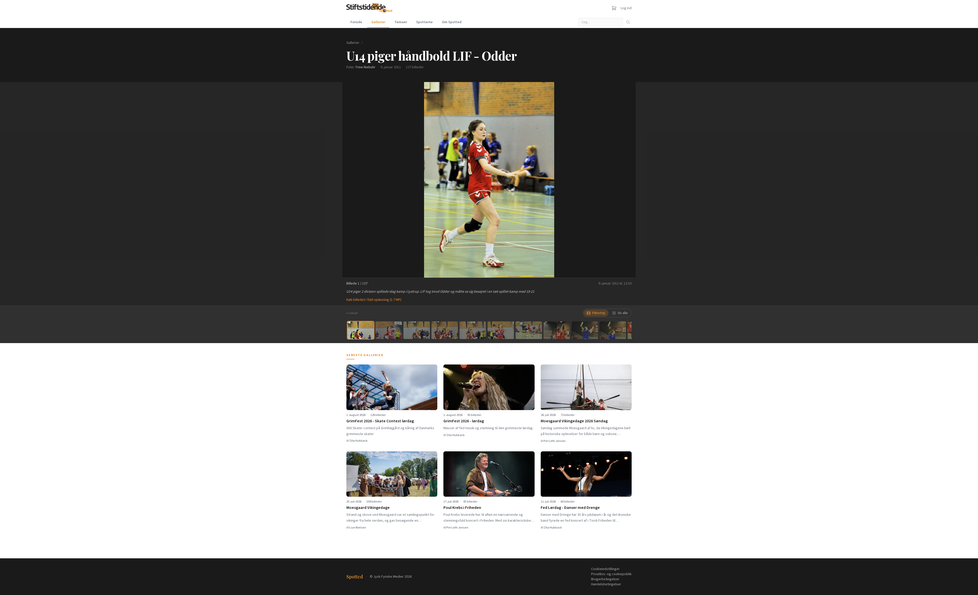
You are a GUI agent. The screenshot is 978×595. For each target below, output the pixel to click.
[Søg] (628, 22)
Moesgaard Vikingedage (368, 507)
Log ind (626, 8)
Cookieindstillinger (605, 569)
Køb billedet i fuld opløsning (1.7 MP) (373, 299)
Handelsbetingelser (606, 584)
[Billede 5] (472, 330)
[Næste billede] (625, 180)
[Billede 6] (500, 330)
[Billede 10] (613, 330)
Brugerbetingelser (605, 579)
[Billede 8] (557, 330)
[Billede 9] (585, 330)
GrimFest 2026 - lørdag (463, 421)
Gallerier (378, 22)
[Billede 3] (416, 330)
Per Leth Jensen (555, 441)
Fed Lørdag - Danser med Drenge (570, 507)
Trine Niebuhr (365, 67)
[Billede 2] (388, 330)
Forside (356, 22)
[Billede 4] (444, 330)
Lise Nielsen (357, 527)
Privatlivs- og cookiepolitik (611, 574)
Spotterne (424, 22)
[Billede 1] (360, 330)
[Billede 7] (528, 330)
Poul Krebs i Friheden (462, 507)
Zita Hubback (358, 441)
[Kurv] (614, 8)
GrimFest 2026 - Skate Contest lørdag (380, 421)
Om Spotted (451, 22)
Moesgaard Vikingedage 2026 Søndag (574, 421)
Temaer (401, 22)
